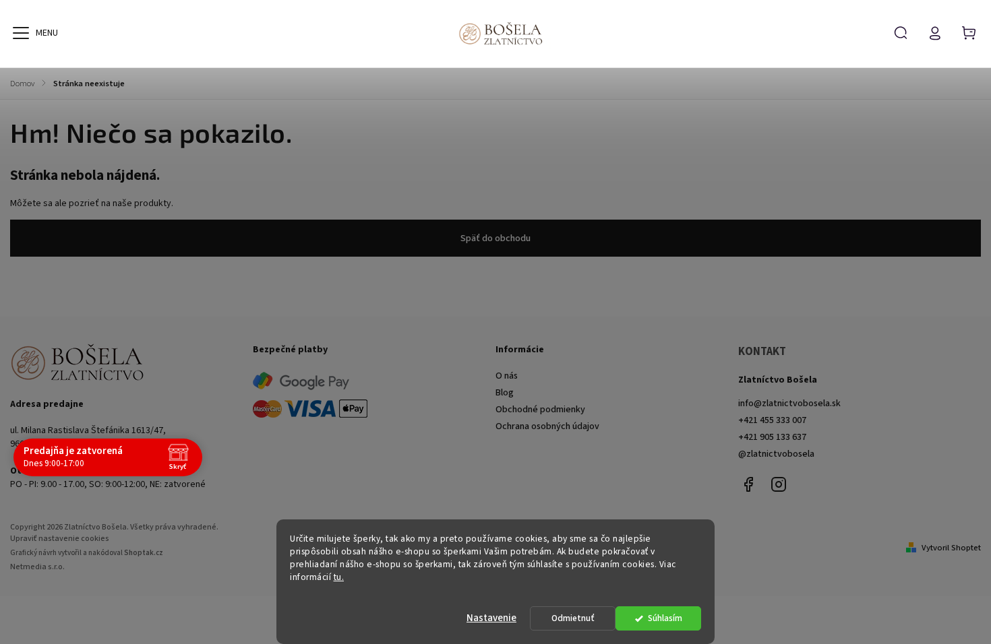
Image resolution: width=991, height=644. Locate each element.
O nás (507, 376)
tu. (339, 577)
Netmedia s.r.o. (37, 567)
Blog (505, 392)
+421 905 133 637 (772, 437)
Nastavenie (491, 618)
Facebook (748, 484)
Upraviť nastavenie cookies (59, 538)
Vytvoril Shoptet (951, 548)
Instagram (779, 484)
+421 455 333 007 (772, 420)
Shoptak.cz (143, 553)
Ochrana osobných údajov (547, 426)
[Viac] (21, 33)
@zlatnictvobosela (776, 454)
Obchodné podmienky (540, 409)
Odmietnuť (573, 618)
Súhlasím (665, 618)
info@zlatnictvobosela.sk (789, 403)
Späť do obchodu (495, 238)
